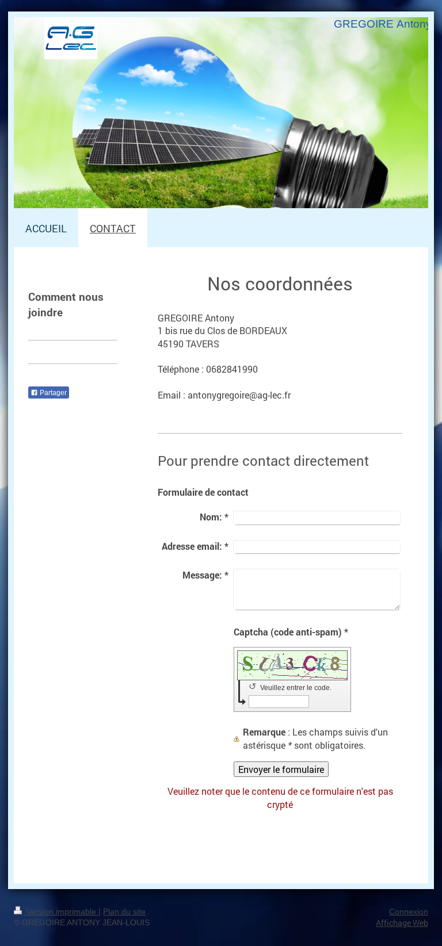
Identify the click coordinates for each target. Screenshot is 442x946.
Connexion (408, 911)
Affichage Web (402, 922)
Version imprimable (61, 911)
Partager (52, 393)
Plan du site (124, 911)
